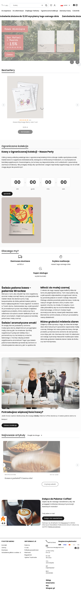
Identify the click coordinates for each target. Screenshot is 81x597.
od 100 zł (20, 264)
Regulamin (64, 523)
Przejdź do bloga (34, 435)
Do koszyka (25, 132)
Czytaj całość (50, 484)
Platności (27, 552)
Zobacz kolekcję (10, 425)
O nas (26, 548)
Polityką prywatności (54, 527)
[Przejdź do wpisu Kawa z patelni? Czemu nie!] (31, 456)
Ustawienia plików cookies (11, 552)
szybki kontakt (40, 276)
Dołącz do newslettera (53, 518)
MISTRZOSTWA (10, 475)
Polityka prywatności (31, 550)
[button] (46, 5)
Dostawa (5, 550)
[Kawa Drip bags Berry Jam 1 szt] (25, 97)
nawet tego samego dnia (60, 264)
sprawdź (7, 194)
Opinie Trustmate (30, 557)
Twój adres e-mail (48, 513)
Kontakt (4, 545)
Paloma (27, 545)
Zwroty (4, 548)
